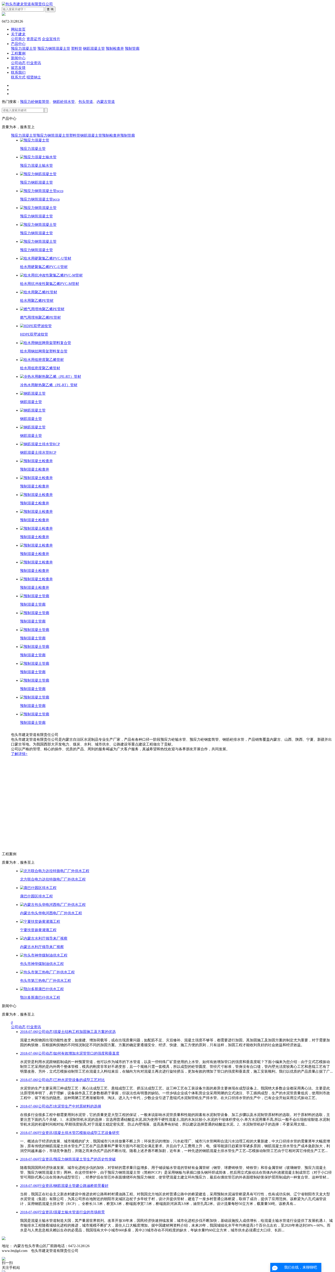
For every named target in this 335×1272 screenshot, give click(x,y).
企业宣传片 (51, 39)
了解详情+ (19, 754)
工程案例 (18, 53)
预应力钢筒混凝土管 (53, 48)
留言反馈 (18, 68)
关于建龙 (18, 34)
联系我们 (18, 72)
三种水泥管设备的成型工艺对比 (62, 1080)
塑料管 (76, 48)
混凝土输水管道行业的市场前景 (62, 1212)
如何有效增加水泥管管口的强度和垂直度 (69, 1053)
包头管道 (85, 102)
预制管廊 (132, 48)
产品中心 (18, 44)
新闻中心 (18, 58)
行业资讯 (33, 63)
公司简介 (18, 39)
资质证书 (33, 39)
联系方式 (18, 77)
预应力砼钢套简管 (34, 102)
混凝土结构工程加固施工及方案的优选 (68, 1032)
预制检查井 (115, 48)
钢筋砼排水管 (64, 102)
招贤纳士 (33, 77)
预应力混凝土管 (23, 48)
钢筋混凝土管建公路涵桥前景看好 (64, 1186)
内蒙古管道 (106, 102)
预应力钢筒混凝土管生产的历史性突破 (68, 1159)
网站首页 (18, 29)
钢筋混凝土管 (94, 48)
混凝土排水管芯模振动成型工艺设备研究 (69, 1133)
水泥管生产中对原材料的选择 (60, 1106)
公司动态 (18, 63)
